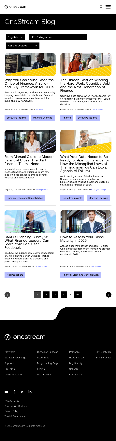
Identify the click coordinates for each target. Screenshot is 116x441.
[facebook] (14, 392)
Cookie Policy (12, 411)
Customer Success (47, 352)
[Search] (101, 6)
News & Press (76, 357)
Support (9, 363)
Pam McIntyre (97, 109)
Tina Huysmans (41, 190)
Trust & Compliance (15, 416)
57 (77, 294)
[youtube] (6, 392)
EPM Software (103, 357)
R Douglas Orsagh (98, 190)
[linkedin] (30, 392)
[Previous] (7, 295)
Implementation (14, 374)
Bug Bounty (75, 363)
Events (41, 369)
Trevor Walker (96, 266)
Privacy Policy (12, 401)
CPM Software (103, 352)
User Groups (44, 374)
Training (10, 369)
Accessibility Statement (17, 406)
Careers (74, 369)
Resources (43, 357)
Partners (74, 352)
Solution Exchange (15, 357)
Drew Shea (40, 109)
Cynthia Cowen (41, 266)
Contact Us (75, 374)
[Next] (108, 295)
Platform (10, 352)
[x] (22, 392)
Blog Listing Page (47, 363)
